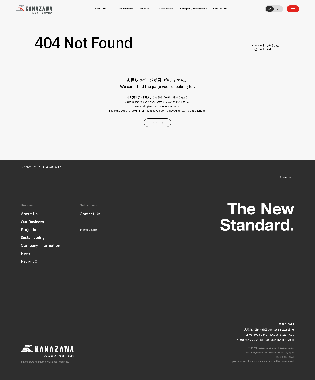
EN (278, 9)
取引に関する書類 (88, 230)
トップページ (28, 167)
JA (269, 9)
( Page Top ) (287, 177)
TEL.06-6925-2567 (255, 335)
